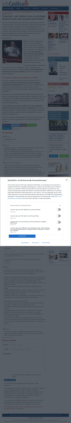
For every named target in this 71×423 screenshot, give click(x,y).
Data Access (35, 242)
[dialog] (35, 211)
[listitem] (35, 205)
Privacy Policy (46, 242)
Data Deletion (25, 242)
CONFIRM (22, 236)
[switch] (58, 209)
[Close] (67, 180)
